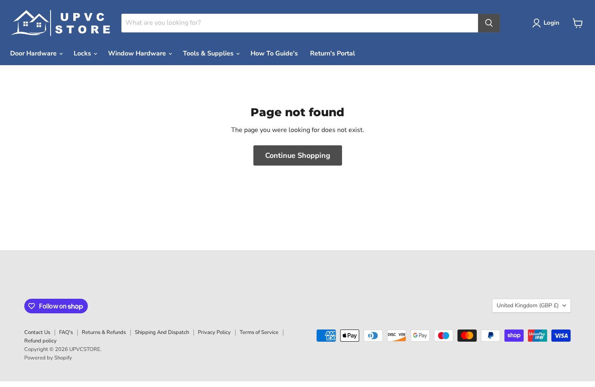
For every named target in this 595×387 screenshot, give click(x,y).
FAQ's (66, 332)
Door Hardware (34, 53)
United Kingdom (528, 305)
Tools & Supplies (209, 53)
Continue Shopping (297, 155)
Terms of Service (259, 332)
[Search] (489, 23)
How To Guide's (274, 53)
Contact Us (37, 332)
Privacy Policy (214, 332)
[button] (547, 23)
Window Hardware (138, 53)
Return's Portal (332, 53)
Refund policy (40, 340)
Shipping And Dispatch (162, 332)
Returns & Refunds (104, 332)
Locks (83, 53)
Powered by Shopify (48, 357)
